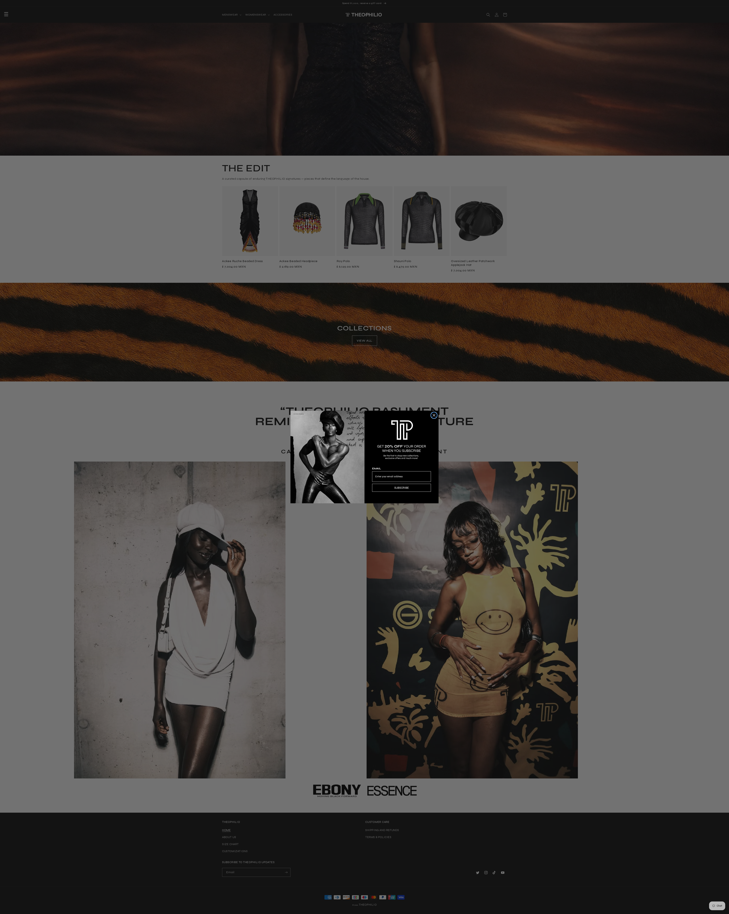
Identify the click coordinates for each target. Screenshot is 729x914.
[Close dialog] (434, 415)
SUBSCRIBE (401, 487)
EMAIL (376, 468)
